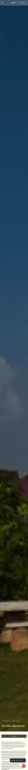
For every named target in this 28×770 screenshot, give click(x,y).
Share (14, 736)
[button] (24, 766)
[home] (14, 3)
